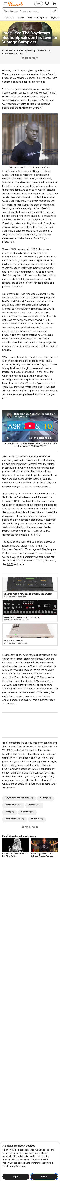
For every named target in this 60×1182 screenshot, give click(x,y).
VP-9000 (7, 750)
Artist (19, 53)
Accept (44, 1176)
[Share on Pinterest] (33, 58)
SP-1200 (38, 560)
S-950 (10, 564)
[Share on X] (30, 58)
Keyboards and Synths (19, 797)
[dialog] (30, 1162)
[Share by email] (37, 58)
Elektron (27, 811)
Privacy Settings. (16, 1166)
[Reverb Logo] (15, 4)
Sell (38, 3)
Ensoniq (37, 818)
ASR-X (19, 560)
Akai (9, 811)
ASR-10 (46, 319)
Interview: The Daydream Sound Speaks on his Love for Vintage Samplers (29, 37)
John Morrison (43, 50)
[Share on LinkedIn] (23, 58)
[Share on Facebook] (26, 58)
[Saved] (47, 3)
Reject (16, 1176)
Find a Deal (9, 17)
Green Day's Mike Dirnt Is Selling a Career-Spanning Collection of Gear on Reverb (44, 855)
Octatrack (50, 560)
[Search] (54, 11)
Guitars (20, 17)
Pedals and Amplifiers (37, 17)
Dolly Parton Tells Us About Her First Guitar (14, 854)
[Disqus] (30, 899)
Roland (34, 804)
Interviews (7, 53)
